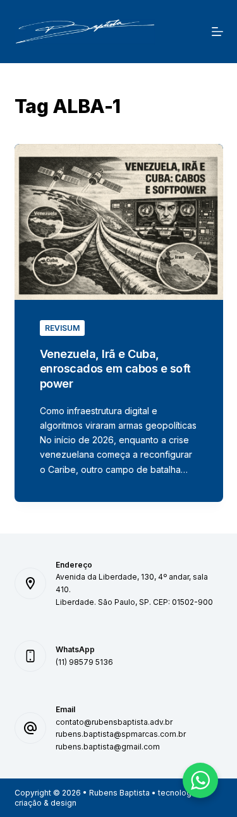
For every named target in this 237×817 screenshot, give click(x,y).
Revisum (62, 328)
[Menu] (217, 31)
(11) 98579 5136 (84, 662)
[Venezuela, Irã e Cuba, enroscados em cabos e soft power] (119, 222)
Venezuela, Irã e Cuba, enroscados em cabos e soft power (115, 368)
